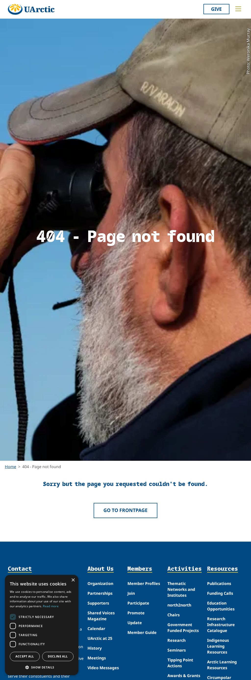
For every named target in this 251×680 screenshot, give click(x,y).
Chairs (173, 615)
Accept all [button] (24, 656)
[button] (42, 667)
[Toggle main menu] (238, 9)
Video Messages (103, 667)
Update (134, 622)
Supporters (98, 603)
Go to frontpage (125, 510)
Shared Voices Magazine (101, 615)
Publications (219, 583)
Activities (184, 569)
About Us (101, 569)
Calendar (96, 628)
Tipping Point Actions (180, 662)
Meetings (97, 658)
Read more (51, 606)
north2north (179, 605)
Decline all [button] (58, 656)
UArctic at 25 (100, 638)
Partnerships (100, 593)
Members (139, 569)
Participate (138, 603)
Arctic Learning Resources (222, 664)
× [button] (73, 580)
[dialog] (41, 625)
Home (10, 466)
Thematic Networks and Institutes (181, 589)
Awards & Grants (183, 675)
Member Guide (142, 632)
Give (216, 9)
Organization (100, 583)
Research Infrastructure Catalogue (221, 624)
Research (176, 640)
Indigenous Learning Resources (218, 646)
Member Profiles (143, 583)
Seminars (176, 650)
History (95, 648)
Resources (222, 569)
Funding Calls (220, 593)
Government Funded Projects (183, 627)
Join (131, 593)
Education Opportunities (221, 606)
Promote (136, 613)
